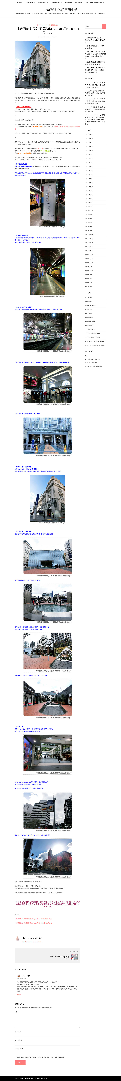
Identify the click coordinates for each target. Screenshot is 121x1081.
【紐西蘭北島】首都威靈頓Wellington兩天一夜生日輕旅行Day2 (33, 923)
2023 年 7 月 (89, 162)
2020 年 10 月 (89, 235)
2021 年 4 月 (88, 226)
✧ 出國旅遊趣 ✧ (56, 2)
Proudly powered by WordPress (24, 1078)
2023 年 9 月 (89, 154)
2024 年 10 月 (89, 142)
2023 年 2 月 (89, 174)
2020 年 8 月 (89, 243)
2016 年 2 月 (88, 279)
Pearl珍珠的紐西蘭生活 (61, 10)
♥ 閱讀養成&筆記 (90, 321)
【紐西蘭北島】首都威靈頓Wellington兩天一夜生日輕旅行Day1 (33, 919)
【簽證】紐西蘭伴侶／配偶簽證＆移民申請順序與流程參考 (95, 85)
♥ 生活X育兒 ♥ (29, 2)
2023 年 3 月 (89, 170)
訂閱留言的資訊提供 (91, 363)
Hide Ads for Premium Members (95, 2)
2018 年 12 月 (89, 255)
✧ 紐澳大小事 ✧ (42, 2)
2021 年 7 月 (88, 218)
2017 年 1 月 (88, 267)
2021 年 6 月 (88, 222)
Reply (19, 994)
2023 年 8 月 (89, 158)
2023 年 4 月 (89, 166)
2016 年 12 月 (89, 271)
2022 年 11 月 (89, 186)
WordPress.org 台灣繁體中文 (93, 366)
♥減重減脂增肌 (89, 325)
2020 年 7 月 (89, 247)
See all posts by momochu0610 (32, 942)
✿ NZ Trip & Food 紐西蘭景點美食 (47, 25)
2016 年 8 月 (88, 275)
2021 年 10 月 (89, 210)
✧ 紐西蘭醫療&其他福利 (92, 337)
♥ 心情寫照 (88, 301)
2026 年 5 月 (89, 134)
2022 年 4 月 (89, 202)
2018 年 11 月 (89, 259)
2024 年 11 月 (89, 138)
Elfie (40, 1078)
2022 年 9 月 (89, 190)
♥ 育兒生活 (88, 309)
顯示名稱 (18, 1031)
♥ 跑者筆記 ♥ (68, 2)
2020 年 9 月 (89, 239)
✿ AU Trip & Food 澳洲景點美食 (94, 341)
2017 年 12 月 (89, 263)
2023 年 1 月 (88, 178)
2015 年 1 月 (88, 283)
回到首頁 (19, 2)
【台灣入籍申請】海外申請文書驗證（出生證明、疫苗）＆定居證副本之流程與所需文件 (95, 70)
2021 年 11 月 (89, 206)
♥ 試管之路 (88, 313)
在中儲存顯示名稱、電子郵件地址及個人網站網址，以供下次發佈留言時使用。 (42, 1057)
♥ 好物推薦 (88, 297)
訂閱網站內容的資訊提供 (92, 359)
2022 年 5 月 (89, 198)
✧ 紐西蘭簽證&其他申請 (92, 333)
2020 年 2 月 (89, 251)
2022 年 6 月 (89, 194)
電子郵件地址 (19, 1040)
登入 (86, 356)
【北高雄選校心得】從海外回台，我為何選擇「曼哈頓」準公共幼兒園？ (95, 40)
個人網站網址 (19, 1048)
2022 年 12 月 (89, 182)
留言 (16, 1012)
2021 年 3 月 (88, 231)
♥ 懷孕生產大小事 (90, 305)
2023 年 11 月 (89, 150)
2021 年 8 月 (88, 214)
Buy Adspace (78, 2)
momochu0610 (44, 37)
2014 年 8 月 (88, 287)
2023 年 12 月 (89, 146)
